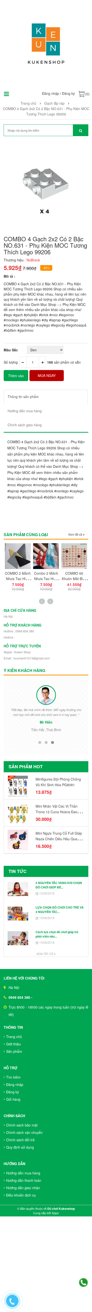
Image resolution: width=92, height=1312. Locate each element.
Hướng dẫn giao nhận (23, 1187)
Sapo (55, 1213)
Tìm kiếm (13, 1077)
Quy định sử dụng (20, 1147)
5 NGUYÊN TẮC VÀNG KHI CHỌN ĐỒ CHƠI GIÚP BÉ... (59, 885)
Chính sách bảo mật (22, 1125)
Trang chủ (14, 1036)
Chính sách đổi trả (20, 1139)
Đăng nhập (50, 93)
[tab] (46, 397)
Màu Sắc (11, 349)
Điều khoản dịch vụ (21, 1195)
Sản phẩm (14, 1051)
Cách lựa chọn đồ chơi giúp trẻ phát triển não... (57, 934)
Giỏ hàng (13, 1099)
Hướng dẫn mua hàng (23, 1172)
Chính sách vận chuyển (24, 1132)
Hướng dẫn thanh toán (23, 1180)
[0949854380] (83, 1283)
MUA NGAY (47, 375)
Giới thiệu (13, 1043)
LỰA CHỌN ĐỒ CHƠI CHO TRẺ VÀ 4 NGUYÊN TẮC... (60, 909)
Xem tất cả (75, 534)
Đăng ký (68, 93)
